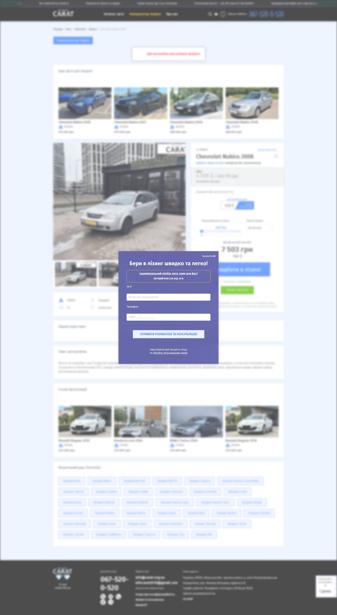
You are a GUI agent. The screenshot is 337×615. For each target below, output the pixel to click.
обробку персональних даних (170, 352)
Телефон (132, 306)
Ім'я (129, 286)
